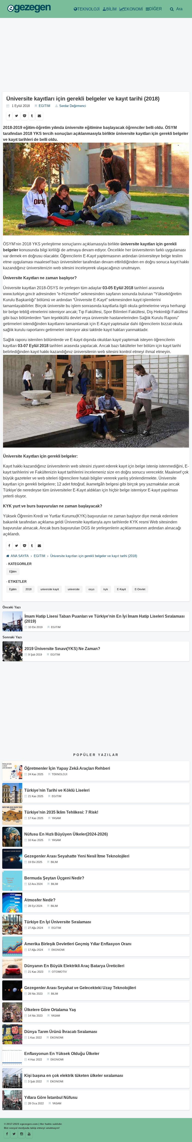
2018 (29, 589)
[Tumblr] (32, 116)
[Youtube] (29, 1134)
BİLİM (111, 9)
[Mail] (39, 116)
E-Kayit (121, 589)
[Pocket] (24, 116)
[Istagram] (21, 1134)
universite (74, 589)
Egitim (12, 589)
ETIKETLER (17, 581)
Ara (179, 9)
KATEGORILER (20, 564)
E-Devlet (140, 589)
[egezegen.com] (29, 9)
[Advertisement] (96, 57)
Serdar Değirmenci (72, 106)
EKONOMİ (133, 9)
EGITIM (44, 106)
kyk (106, 589)
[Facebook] (9, 116)
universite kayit (49, 589)
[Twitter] (16, 116)
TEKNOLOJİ (88, 9)
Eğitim (12, 571)
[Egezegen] (14, 1134)
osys (91, 589)
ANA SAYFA (20, 556)
